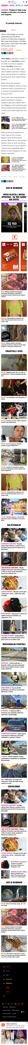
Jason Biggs (22, 176)
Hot (7, 975)
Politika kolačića (15, 1010)
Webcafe (9, 983)
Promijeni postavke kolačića (9, 1017)
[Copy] (12, 53)
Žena (7, 987)
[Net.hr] (12, 1022)
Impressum (5, 1007)
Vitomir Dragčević (8, 50)
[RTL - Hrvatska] (5, 1022)
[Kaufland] (14, 237)
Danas (8, 967)
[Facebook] (2, 53)
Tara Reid (15, 176)
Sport (8, 971)
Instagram (4, 176)
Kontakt (14, 1013)
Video (8, 992)
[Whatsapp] (7, 53)
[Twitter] (5, 53)
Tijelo (10, 176)
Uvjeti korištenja (6, 1010)
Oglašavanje (12, 1007)
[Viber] (10, 53)
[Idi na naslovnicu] (13, 3)
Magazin (9, 979)
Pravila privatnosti (7, 1013)
